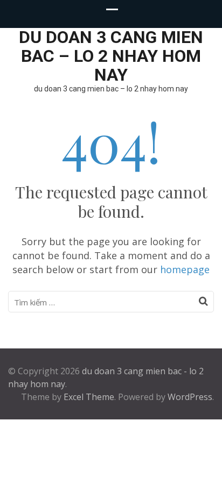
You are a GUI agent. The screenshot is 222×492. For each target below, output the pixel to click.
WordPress (190, 397)
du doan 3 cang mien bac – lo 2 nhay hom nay (111, 56)
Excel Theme (89, 397)
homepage (185, 269)
